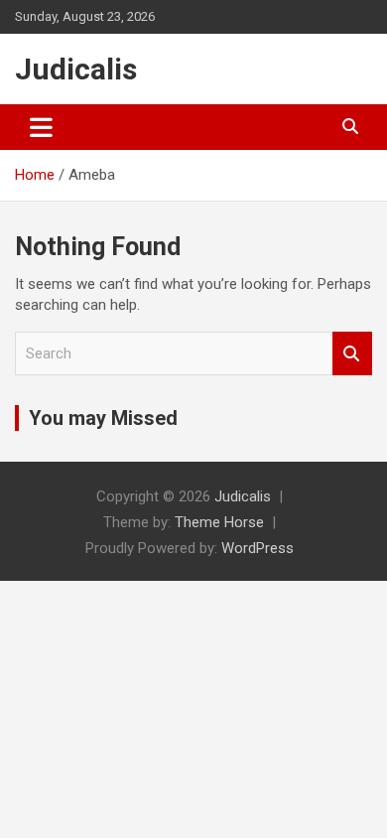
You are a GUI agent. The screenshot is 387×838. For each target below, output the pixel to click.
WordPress (257, 548)
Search (352, 354)
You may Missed (103, 418)
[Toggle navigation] (41, 127)
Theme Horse (219, 522)
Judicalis (76, 69)
